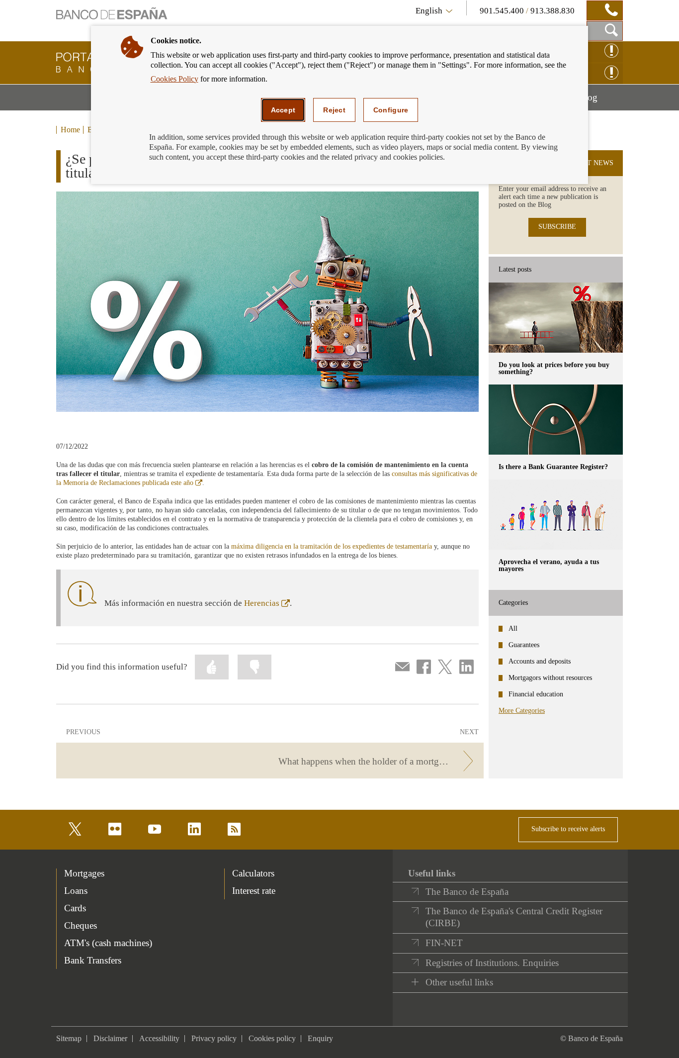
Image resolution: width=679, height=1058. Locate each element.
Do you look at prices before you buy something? (554, 368)
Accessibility (159, 1038)
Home (70, 130)
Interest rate (253, 890)
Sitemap (69, 1038)
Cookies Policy (174, 79)
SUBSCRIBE (557, 226)
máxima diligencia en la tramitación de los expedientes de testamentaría (331, 546)
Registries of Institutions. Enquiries (492, 963)
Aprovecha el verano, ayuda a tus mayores (549, 565)
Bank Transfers (92, 960)
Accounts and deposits (540, 661)
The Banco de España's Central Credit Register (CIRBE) (513, 917)
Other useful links (459, 982)
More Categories (522, 710)
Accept (283, 110)
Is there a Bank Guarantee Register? (553, 467)
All (513, 628)
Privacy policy (214, 1038)
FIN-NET (444, 943)
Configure (391, 110)
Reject (334, 110)
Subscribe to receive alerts (568, 829)
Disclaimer (110, 1038)
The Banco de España (467, 891)
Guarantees (524, 645)
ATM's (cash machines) (108, 943)
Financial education (536, 694)
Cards (75, 908)
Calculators (253, 873)
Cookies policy (272, 1038)
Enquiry (320, 1038)
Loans (75, 890)
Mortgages (84, 873)
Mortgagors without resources (550, 677)
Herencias (267, 603)
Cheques (80, 925)
